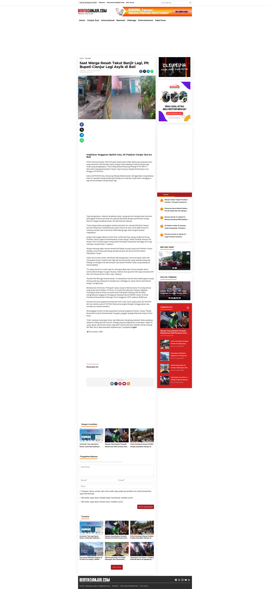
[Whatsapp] (151, 71)
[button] (190, 2)
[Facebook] (112, 383)
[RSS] (128, 383)
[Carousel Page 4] (177, 298)
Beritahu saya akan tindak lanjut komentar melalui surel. (107, 497)
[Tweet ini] (144, 71)
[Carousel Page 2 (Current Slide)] (176, 268)
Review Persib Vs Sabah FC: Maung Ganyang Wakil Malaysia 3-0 (177, 218)
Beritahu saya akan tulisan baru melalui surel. (102, 501)
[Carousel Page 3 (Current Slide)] (174, 298)
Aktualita (82, 72)
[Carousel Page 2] (172, 298)
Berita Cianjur (92, 586)
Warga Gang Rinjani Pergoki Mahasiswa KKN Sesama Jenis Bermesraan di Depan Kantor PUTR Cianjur (116, 445)
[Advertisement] (135, 39)
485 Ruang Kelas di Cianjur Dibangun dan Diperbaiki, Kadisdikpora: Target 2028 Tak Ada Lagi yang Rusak (115, 558)
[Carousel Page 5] (180, 298)
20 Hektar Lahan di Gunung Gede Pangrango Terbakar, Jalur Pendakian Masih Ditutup (176, 227)
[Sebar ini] (140, 71)
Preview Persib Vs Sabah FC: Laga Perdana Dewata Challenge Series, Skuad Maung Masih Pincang (177, 235)
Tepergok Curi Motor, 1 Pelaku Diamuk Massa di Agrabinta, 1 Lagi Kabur (142, 558)
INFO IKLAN (144, 586)
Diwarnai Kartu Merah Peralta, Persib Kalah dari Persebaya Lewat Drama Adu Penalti (176, 209)
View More (117, 567)
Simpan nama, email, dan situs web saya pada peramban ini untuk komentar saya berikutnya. (115, 492)
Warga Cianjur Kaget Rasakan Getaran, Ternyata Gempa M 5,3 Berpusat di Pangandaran (176, 201)
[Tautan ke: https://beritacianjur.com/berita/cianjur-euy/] (188, 307)
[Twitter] (116, 383)
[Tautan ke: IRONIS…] (174, 260)
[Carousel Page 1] (173, 268)
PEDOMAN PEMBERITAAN (129, 586)
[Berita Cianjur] (92, 11)
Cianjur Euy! (88, 72)
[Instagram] (120, 383)
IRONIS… (164, 265)
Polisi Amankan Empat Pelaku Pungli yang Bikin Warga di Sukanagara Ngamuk (141, 445)
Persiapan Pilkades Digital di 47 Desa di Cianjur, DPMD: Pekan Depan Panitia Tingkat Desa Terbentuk (91, 558)
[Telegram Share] (148, 71)
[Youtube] (124, 383)
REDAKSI (115, 586)
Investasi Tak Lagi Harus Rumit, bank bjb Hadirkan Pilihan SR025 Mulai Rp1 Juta (90, 445)
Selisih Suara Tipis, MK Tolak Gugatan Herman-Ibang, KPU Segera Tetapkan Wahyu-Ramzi (173, 292)
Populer (166, 194)
